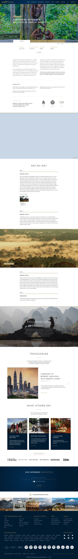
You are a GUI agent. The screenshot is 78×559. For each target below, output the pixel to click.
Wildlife (41, 48)
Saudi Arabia (27, 538)
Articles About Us (55, 520)
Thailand (22, 540)
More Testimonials (39, 453)
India (53, 535)
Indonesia (58, 535)
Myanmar (48, 537)
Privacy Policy (18, 553)
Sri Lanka (6, 540)
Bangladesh (18, 535)
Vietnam (47, 540)
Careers (24, 553)
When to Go (36, 522)
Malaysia (52, 48)
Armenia (6, 535)
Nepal (52, 537)
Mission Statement (8, 525)
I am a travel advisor (40, 481)
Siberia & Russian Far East (37, 538)
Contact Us (32, 553)
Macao (26, 537)
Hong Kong (48, 535)
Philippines (16, 538)
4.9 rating (61, 106)
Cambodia (33, 535)
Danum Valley (24, 174)
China (38, 535)
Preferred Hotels (38, 524)
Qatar (21, 538)
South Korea (53, 538)
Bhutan (24, 535)
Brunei (28, 535)
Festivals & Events (38, 520)
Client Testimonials (23, 524)
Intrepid (21, 520)
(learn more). (45, 557)
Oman (56, 537)
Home (58, 43)
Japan (5, 537)
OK (49, 557)
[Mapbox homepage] (74, 157)
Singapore (46, 538)
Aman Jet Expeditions (24, 522)
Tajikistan (16, 540)
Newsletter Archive (55, 522)
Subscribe (39, 485)
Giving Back (7, 524)
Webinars (66, 524)
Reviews (6, 522)
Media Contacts (55, 524)
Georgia (43, 535)
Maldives (36, 537)
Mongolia (42, 537)
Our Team (6, 520)
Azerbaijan (11, 535)
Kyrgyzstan (17, 537)
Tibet (26, 540)
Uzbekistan (41, 540)
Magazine (21, 525)
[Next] (69, 383)
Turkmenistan (32, 540)
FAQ (5, 527)
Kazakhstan (11, 537)
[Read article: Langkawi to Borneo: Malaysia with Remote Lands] (22, 383)
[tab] (21, 41)
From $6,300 (31, 48)
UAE (37, 540)
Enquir (39, 52)
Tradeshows (66, 522)
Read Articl (44, 392)
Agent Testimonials (68, 520)
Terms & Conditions (8, 553)
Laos (22, 537)
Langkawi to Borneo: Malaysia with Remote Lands (50, 376)
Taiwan (11, 540)
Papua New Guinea (8, 538)
